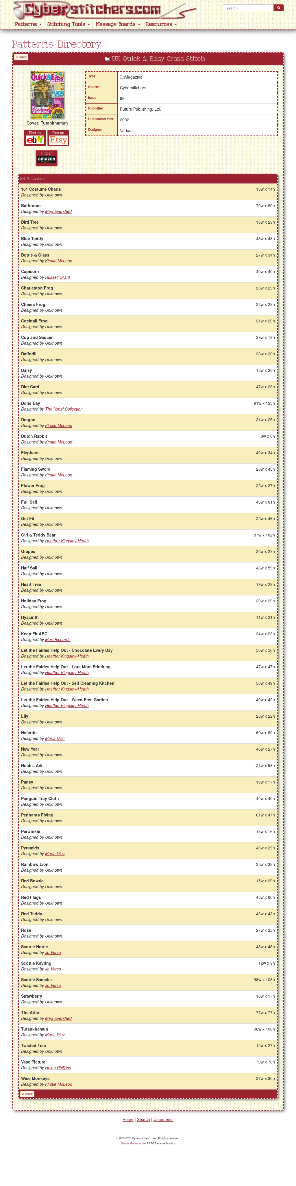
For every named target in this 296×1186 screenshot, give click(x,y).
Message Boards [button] (116, 24)
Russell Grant (57, 277)
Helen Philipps (58, 1067)
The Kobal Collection (64, 409)
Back (22, 57)
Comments (163, 1119)
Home (128, 1119)
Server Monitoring (131, 1143)
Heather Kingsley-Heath (67, 540)
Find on (35, 133)
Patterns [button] (27, 24)
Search (143, 1119)
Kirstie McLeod (58, 260)
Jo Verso (53, 952)
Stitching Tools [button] (67, 24)
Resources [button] (160, 24)
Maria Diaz (55, 738)
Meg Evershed (58, 211)
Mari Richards (58, 639)
